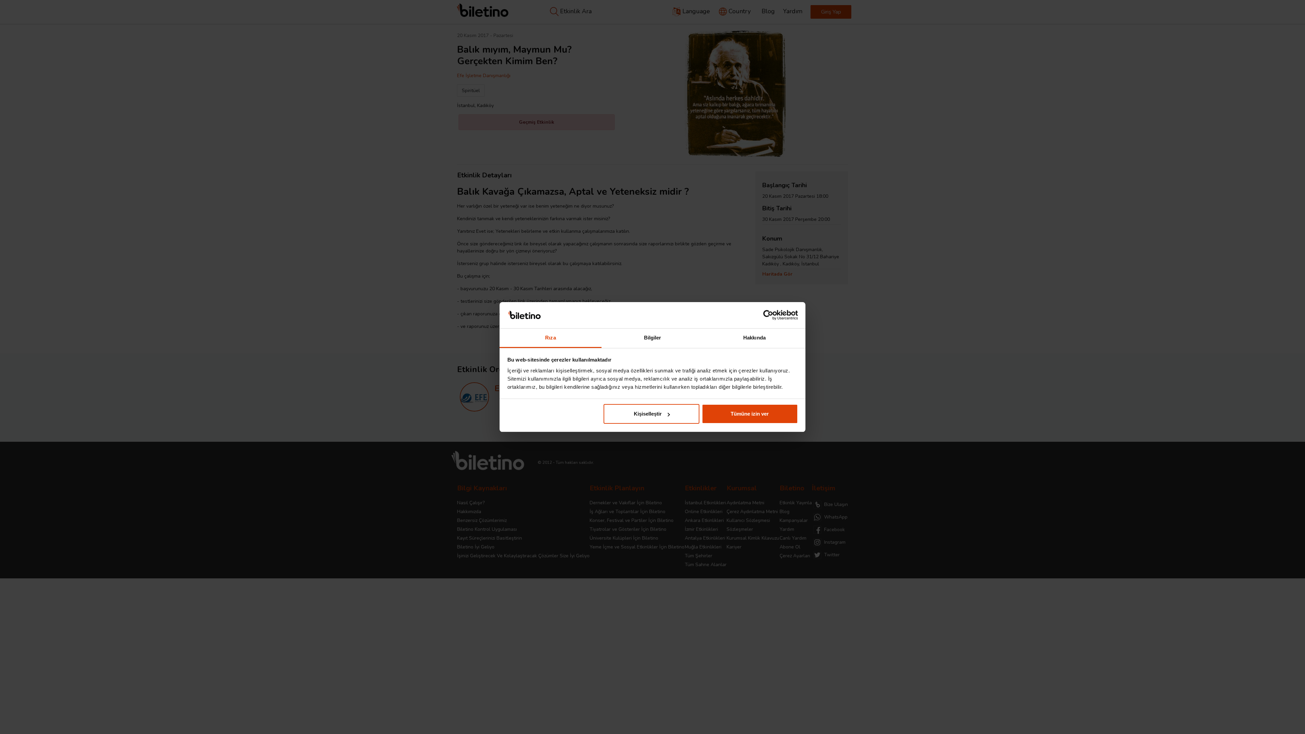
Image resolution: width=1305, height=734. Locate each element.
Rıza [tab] (550, 337)
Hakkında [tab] (754, 337)
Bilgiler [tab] (652, 337)
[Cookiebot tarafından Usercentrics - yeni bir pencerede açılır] (768, 315)
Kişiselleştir (648, 414)
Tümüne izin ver (750, 414)
